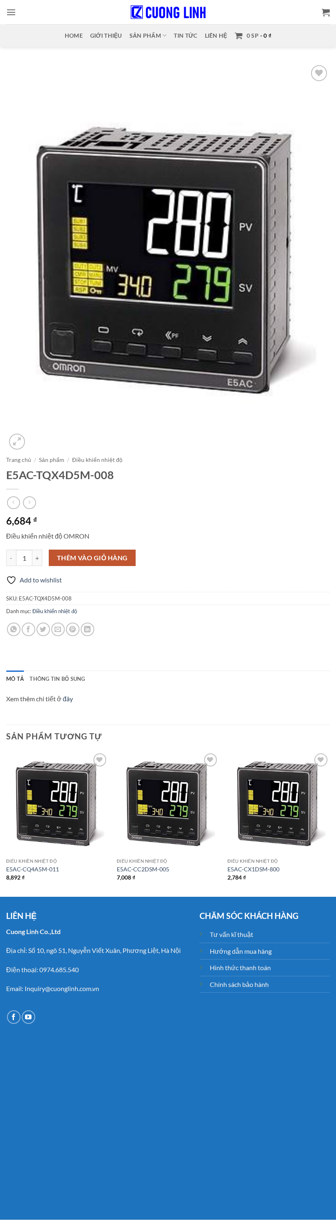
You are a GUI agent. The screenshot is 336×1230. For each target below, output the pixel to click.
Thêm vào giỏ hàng (92, 558)
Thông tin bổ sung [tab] (57, 678)
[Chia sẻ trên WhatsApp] (13, 629)
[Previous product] (29, 502)
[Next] (329, 823)
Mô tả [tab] (15, 678)
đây (68, 699)
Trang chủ (18, 460)
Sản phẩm (145, 35)
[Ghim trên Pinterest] (72, 629)
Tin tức (185, 35)
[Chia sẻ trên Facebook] (28, 629)
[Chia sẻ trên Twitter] (43, 629)
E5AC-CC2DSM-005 (143, 869)
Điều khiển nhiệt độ (97, 460)
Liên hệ (216, 35)
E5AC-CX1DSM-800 (253, 869)
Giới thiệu (106, 35)
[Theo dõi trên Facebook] (13, 1017)
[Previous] (6, 823)
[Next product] (13, 502)
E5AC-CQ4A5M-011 (32, 869)
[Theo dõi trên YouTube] (28, 1017)
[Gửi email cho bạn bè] (58, 629)
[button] (11, 12)
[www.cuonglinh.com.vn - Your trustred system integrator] (168, 12)
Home (74, 35)
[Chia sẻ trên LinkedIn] (87, 629)
